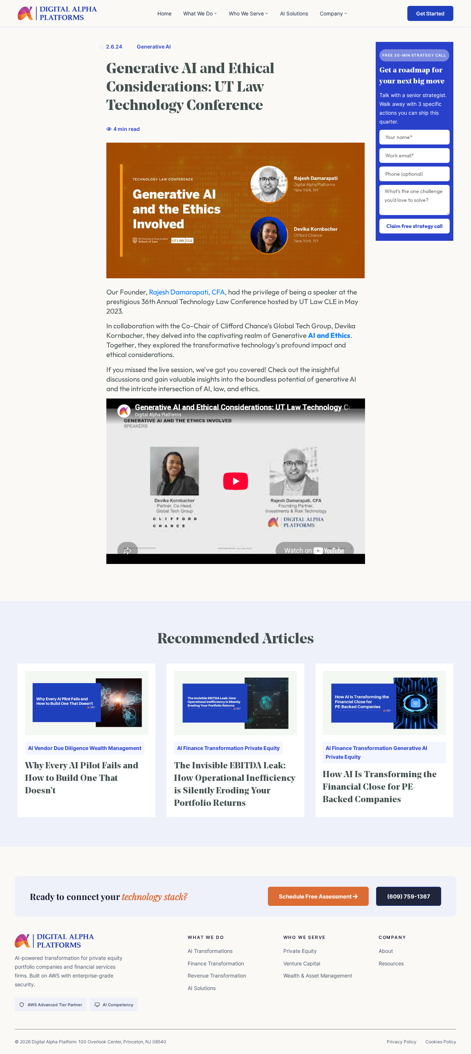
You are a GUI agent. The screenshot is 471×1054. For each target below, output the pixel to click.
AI (30, 748)
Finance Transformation (213, 748)
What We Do (198, 13)
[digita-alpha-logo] (58, 13)
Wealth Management (115, 748)
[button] (318, 896)
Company (331, 13)
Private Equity (262, 748)
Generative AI (154, 46)
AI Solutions (294, 13)
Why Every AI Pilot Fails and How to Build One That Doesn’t (81, 779)
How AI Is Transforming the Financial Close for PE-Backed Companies (380, 787)
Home (164, 13)
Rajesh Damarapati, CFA (187, 291)
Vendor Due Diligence (61, 748)
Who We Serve (246, 13)
